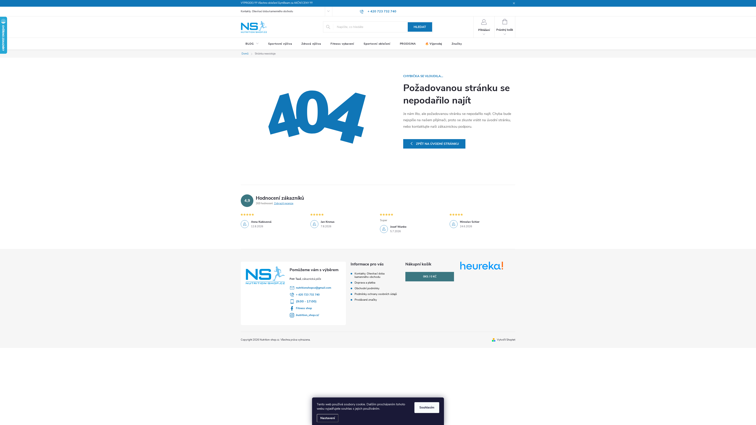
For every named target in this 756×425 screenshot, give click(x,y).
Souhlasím (426, 407)
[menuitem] (252, 44)
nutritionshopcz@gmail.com (313, 288)
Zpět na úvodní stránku (437, 144)
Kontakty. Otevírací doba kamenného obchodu (267, 11)
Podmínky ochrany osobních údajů (376, 294)
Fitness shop (304, 308)
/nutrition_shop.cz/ (307, 315)
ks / (429, 276)
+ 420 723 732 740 (308, 295)
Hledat (420, 27)
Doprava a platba (365, 283)
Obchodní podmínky (367, 288)
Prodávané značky (366, 300)
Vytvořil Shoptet (506, 340)
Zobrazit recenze (283, 203)
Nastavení (327, 418)
